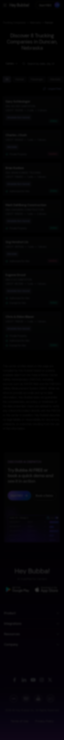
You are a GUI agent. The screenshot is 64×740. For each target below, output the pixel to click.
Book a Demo (32, 730)
